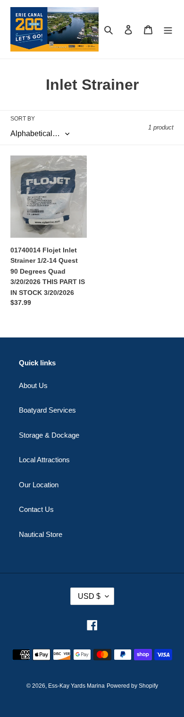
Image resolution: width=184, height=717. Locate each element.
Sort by (22, 118)
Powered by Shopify (132, 685)
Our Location (39, 485)
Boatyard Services (47, 410)
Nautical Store (40, 534)
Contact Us (36, 509)
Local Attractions (44, 460)
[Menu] (168, 29)
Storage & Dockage (49, 435)
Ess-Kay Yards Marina (76, 685)
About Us (33, 385)
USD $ (89, 596)
